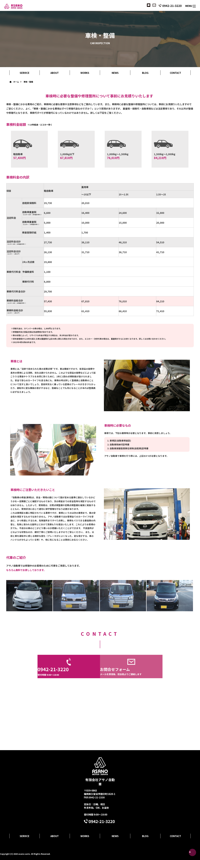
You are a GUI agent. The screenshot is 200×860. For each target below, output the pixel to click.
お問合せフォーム (121, 671)
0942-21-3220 (172, 6)
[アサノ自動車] (11, 6)
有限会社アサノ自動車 (100, 781)
